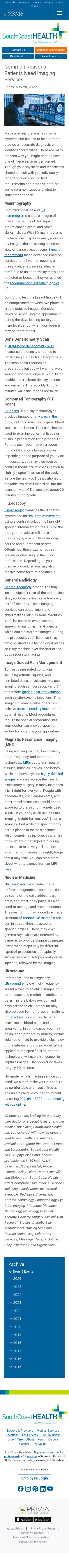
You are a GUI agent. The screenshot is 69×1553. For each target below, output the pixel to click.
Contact (24, 1444)
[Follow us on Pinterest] (35, 1488)
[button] (18, 56)
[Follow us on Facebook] (21, 1488)
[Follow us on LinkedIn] (43, 1488)
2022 (16, 1311)
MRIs (27, 762)
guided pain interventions (41, 692)
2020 (16, 1327)
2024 (16, 1295)
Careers (53, 1439)
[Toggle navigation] (59, 13)
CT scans (11, 411)
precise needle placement (36, 709)
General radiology (17, 587)
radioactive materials (39, 918)
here (7, 869)
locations (32, 1456)
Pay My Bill (40, 1444)
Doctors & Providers (20, 1430)
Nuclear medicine (17, 884)
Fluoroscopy (14, 510)
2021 (16, 1319)
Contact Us (18, 50)
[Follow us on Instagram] (28, 1488)
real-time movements (44, 516)
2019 (16, 1335)
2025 (16, 1287)
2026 (16, 1278)
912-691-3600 (31, 1099)
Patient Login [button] (50, 56)
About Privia (15, 1528)
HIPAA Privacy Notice (33, 1542)
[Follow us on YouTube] (50, 1488)
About (30, 1439)
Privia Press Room (43, 1528)
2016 (16, 1359)
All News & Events (21, 1271)
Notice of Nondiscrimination (31, 1537)
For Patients (30, 1435)
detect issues (18, 1017)
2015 (16, 1367)
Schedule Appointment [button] (51, 50)
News (41, 1439)
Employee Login (34, 1478)
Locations (12, 1435)
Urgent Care (15, 1439)
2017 (16, 1351)
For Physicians (51, 1435)
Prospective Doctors (30, 1533)
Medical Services (48, 1430)
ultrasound (12, 983)
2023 (16, 1302)
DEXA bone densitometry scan (31, 346)
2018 (16, 1343)
